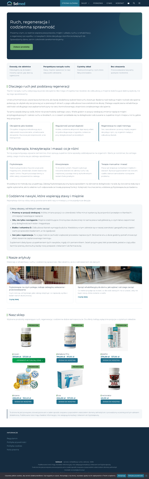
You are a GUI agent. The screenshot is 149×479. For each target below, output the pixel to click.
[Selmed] (16, 3)
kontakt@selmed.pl (78, 470)
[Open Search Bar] (134, 3)
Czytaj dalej (14, 299)
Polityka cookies (14, 446)
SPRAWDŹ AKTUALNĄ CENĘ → (30, 360)
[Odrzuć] (146, 476)
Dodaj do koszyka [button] (67, 360)
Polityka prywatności (16, 442)
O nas (109, 3)
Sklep (84, 3)
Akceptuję (121, 475)
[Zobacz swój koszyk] (128, 3)
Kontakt (120, 3)
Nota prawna (13, 450)
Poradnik (98, 3)
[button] (139, 3)
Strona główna (70, 3)
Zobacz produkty (21, 47)
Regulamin (12, 438)
